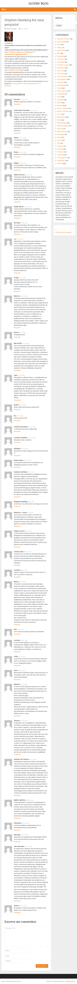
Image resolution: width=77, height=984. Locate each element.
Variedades (61, 160)
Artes (59, 45)
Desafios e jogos (63, 65)
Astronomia (61, 50)
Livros (59, 114)
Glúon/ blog (38, 3)
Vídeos (59, 163)
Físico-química (62, 91)
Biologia (60, 56)
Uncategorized (62, 158)
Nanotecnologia (62, 126)
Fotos (59, 97)
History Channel (62, 108)
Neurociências (62, 131)
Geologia (60, 100)
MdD (58, 120)
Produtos (60, 152)
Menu (4, 9)
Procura (13, 29)
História (59, 105)
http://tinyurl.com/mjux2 (14, 70)
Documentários (62, 76)
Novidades (61, 134)
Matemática (61, 117)
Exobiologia (61, 85)
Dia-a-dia (60, 71)
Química (60, 155)
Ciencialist (60, 62)
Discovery (60, 74)
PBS (58, 143)
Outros (59, 140)
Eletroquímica (62, 79)
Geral (8, 29)
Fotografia (60, 94)
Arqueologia (61, 42)
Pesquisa (60, 146)
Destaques (61, 68)
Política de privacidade (63, 232)
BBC (58, 53)
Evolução (60, 82)
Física (59, 88)
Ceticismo (60, 59)
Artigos (59, 47)
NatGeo (60, 129)
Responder (17, 104)
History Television (63, 111)
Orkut (59, 137)
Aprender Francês (63, 39)
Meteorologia (62, 123)
